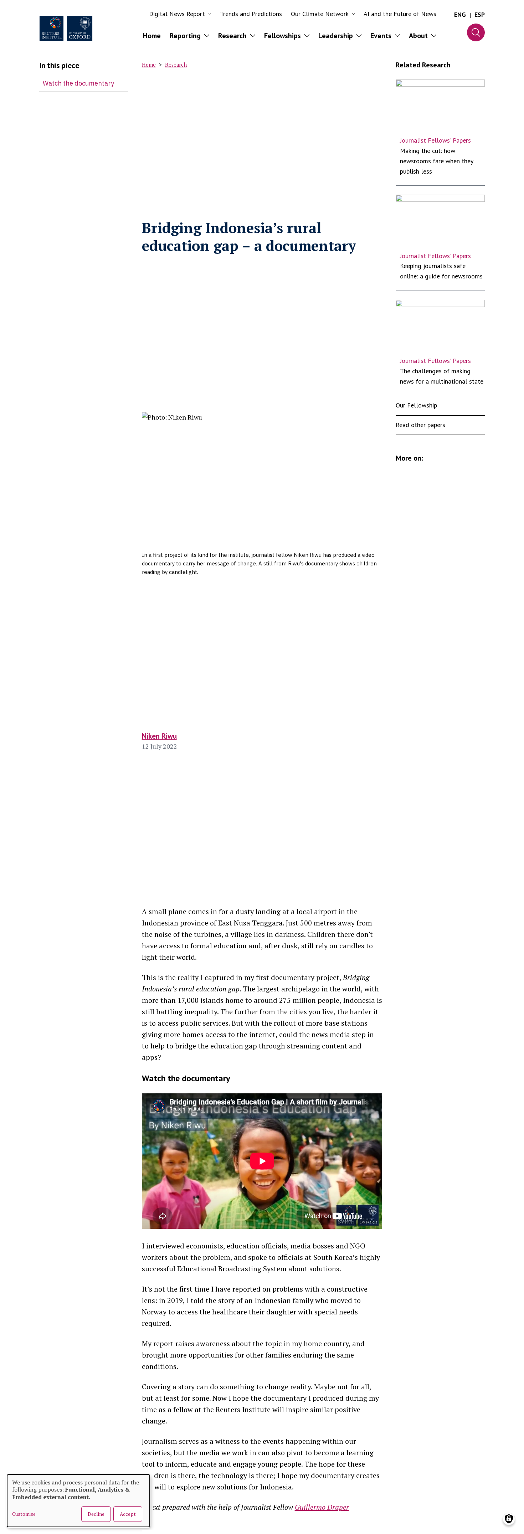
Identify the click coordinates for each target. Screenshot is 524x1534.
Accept (128, 1513)
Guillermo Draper (322, 1507)
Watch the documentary (78, 83)
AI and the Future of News (400, 14)
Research (176, 64)
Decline (96, 1513)
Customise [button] (24, 1513)
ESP (479, 14)
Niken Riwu (159, 736)
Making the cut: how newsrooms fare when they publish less (436, 161)
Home (152, 35)
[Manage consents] (509, 1519)
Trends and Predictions (251, 14)
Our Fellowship (416, 405)
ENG (460, 14)
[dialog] (78, 1500)
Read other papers (420, 425)
